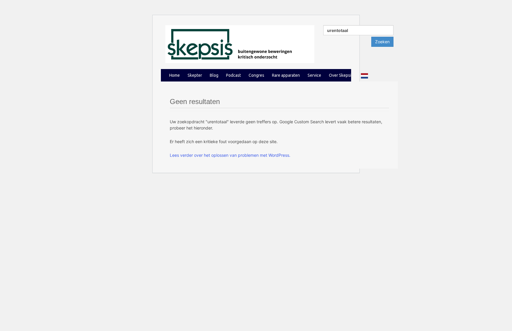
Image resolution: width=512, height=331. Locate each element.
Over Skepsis (341, 75)
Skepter (195, 75)
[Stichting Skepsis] (239, 43)
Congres (256, 75)
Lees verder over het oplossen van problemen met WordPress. (230, 155)
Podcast (233, 75)
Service (314, 75)
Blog (214, 75)
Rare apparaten (286, 75)
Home (174, 75)
